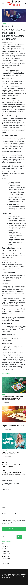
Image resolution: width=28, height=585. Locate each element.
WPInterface (7, 577)
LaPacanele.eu (6, 553)
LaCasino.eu (5, 556)
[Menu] (3, 3)
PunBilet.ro (5, 546)
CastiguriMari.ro (6, 558)
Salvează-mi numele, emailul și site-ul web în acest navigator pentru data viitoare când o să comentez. (13, 522)
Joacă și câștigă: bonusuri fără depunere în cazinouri (11, 453)
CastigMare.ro (5, 563)
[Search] (25, 3)
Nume (4, 507)
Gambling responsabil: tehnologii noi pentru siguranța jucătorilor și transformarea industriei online (13, 398)
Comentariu (5, 489)
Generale (5, 23)
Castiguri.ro (5, 561)
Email (4, 514)
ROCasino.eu (5, 544)
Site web (17, 514)
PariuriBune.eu (6, 548)
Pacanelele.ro (5, 551)
